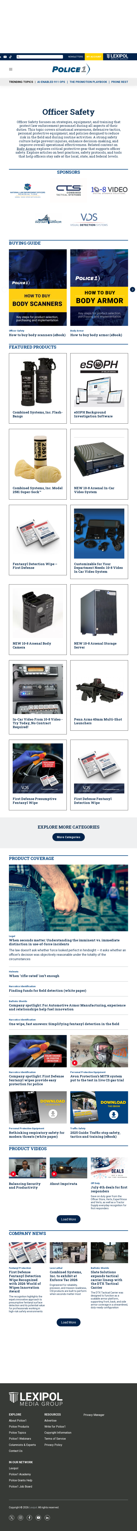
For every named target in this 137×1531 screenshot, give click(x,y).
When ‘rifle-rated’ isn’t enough (34, 976)
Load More (68, 1219)
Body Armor (26, 149)
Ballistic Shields (18, 1001)
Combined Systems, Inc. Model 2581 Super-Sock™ (38, 490)
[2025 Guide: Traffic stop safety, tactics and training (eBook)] (99, 1107)
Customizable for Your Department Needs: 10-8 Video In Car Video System (98, 568)
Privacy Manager (93, 1415)
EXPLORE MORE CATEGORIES (69, 827)
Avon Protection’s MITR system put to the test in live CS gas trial (97, 1078)
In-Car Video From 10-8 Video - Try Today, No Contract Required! (38, 723)
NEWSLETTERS (75, 57)
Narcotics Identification (22, 986)
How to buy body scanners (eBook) (37, 335)
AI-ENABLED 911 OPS (51, 82)
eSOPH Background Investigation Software (93, 414)
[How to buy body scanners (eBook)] (38, 287)
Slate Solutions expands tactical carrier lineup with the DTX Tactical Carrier (106, 1279)
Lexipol (33, 1507)
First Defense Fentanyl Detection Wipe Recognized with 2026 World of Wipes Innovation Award (25, 1281)
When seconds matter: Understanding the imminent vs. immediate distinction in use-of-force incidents (64, 942)
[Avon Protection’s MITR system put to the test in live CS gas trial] (99, 1051)
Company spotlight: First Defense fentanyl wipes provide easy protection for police (36, 1080)
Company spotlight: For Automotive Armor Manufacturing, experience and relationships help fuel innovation (67, 1007)
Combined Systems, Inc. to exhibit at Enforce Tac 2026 (66, 1276)
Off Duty (95, 1183)
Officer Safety (16, 330)
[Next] (132, 289)
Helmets (13, 971)
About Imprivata (63, 1184)
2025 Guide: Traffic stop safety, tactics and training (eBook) (95, 1134)
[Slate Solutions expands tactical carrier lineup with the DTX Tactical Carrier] (109, 1252)
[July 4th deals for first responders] (109, 1167)
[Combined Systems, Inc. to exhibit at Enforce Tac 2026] (68, 1252)
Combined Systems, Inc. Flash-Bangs (38, 414)
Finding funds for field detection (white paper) (47, 990)
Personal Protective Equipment (87, 1072)
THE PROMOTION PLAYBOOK (88, 82)
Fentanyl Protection (20, 1268)
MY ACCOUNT (94, 57)
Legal (12, 936)
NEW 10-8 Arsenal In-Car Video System (94, 490)
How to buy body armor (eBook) (96, 335)
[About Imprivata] (68, 1167)
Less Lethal (56, 1268)
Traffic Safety (77, 1128)
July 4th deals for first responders (109, 1189)
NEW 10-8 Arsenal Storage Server (95, 645)
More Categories (68, 837)
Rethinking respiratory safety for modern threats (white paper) (36, 1134)
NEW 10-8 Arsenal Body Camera (32, 645)
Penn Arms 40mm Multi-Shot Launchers (98, 721)
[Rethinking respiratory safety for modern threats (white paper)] (38, 1107)
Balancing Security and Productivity (25, 1186)
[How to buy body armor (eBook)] (99, 287)
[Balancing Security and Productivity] (27, 1167)
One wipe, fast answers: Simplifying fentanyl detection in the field (64, 1024)
